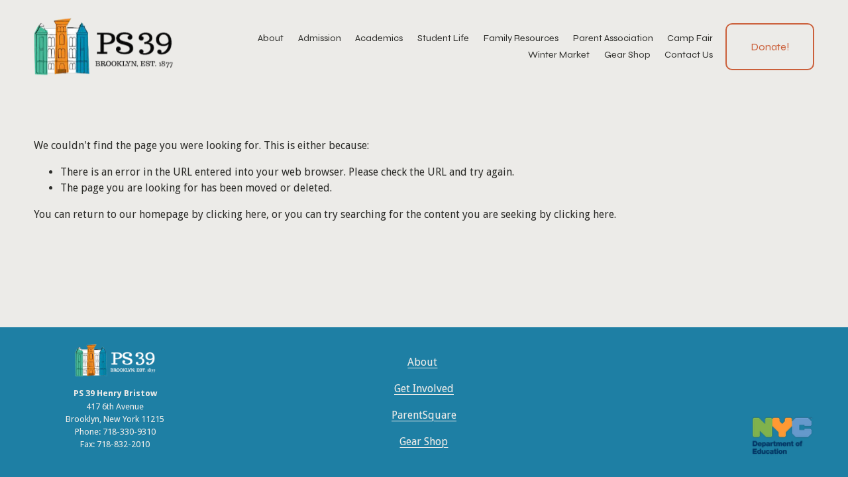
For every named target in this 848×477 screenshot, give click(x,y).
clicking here (236, 214)
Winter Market (559, 54)
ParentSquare (424, 415)
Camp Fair (690, 38)
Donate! (770, 46)
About (422, 362)
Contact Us (688, 54)
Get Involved (424, 388)
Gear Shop (627, 54)
